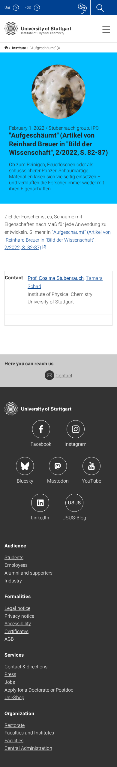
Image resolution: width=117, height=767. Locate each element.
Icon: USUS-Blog (74, 503)
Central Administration (28, 748)
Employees (16, 565)
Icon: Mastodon (58, 466)
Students (13, 557)
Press (10, 674)
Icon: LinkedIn (40, 503)
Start (6, 47)
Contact (64, 375)
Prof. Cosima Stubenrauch (56, 278)
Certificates (16, 631)
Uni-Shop (14, 697)
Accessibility (17, 623)
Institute (19, 47)
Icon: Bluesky (25, 466)
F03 (28, 7)
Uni (7, 7)
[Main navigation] (106, 29)
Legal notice (17, 608)
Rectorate (14, 725)
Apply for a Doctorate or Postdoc (38, 689)
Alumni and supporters (28, 572)
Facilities (13, 740)
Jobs (9, 682)
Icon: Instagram (76, 429)
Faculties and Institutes (29, 732)
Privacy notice (19, 616)
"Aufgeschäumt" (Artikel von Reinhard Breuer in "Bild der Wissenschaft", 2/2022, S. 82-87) (57, 239)
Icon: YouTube (91, 466)
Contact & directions (25, 666)
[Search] (100, 7)
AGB (9, 638)
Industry (13, 580)
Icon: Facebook (41, 429)
